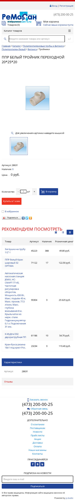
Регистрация (66, 5)
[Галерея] (63, 232)
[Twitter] (27, 218)
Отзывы (8, 381)
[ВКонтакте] (23, 218)
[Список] (70, 232)
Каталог (16, 45)
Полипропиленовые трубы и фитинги (43, 45)
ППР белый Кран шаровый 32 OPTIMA (14, 262)
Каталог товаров (13, 30)
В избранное (12, 211)
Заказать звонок (39, 399)
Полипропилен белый (14, 49)
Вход (54, 5)
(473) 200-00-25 (63, 14)
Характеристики (13, 362)
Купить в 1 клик (11, 201)
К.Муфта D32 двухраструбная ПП (15, 335)
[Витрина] (55, 232)
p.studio (69, 498)
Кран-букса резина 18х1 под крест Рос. (15, 346)
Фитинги (32, 49)
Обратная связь (39, 408)
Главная (6, 45)
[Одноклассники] (30, 218)
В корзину (51, 191)
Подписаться (37, 486)
